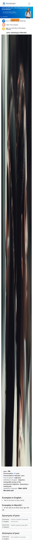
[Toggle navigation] (29, 3)
